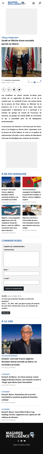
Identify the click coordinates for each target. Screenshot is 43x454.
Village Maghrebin (10, 37)
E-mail (7, 278)
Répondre (5, 313)
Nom (6, 269)
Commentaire (9, 249)
